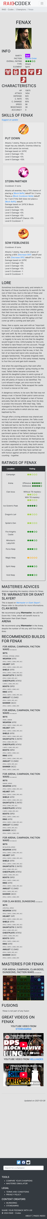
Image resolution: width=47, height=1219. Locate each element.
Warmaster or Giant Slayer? (28, 602)
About (28, 1216)
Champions (21, 9)
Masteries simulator (16, 1183)
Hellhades (36, 1059)
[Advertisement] (23, 1127)
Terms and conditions (17, 1192)
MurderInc (11, 1203)
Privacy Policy (13, 1194)
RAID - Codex (8, 9)
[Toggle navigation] (42, 3)
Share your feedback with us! (17, 1210)
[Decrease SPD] (18, 257)
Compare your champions (19, 1181)
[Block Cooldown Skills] (23, 196)
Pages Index (39, 1216)
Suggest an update (10, 120)
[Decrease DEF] (24, 254)
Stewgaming (23, 1029)
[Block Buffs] (19, 193)
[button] (8, 980)
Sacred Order (31, 58)
